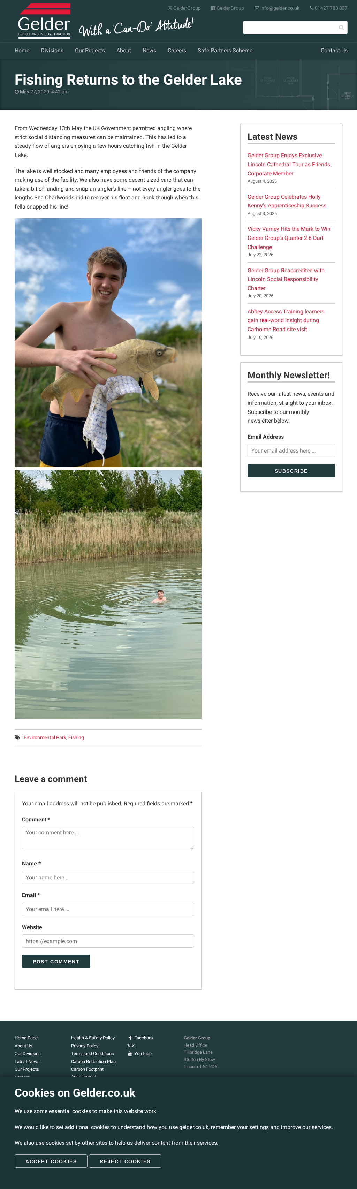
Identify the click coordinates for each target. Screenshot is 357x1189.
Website (32, 927)
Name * (31, 863)
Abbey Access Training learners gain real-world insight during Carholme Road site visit (286, 320)
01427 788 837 (331, 8)
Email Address (266, 436)
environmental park (45, 738)
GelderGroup (186, 8)
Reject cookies (125, 1161)
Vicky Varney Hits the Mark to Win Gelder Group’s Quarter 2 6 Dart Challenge (289, 238)
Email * (31, 895)
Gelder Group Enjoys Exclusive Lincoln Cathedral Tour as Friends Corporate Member (289, 164)
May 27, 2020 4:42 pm (44, 92)
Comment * (36, 819)
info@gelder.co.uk (279, 8)
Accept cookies (51, 1161)
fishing (76, 738)
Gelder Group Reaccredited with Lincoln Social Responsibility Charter (286, 279)
